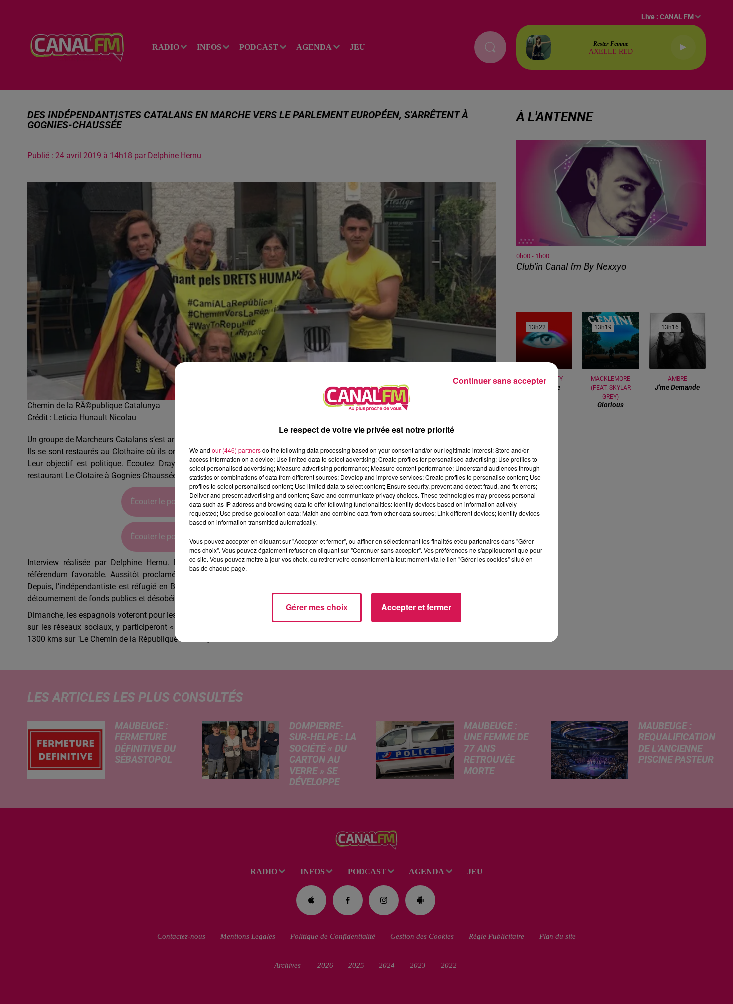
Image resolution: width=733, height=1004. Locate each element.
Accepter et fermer (416, 607)
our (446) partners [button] (236, 450)
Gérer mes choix (317, 607)
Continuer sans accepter (499, 380)
